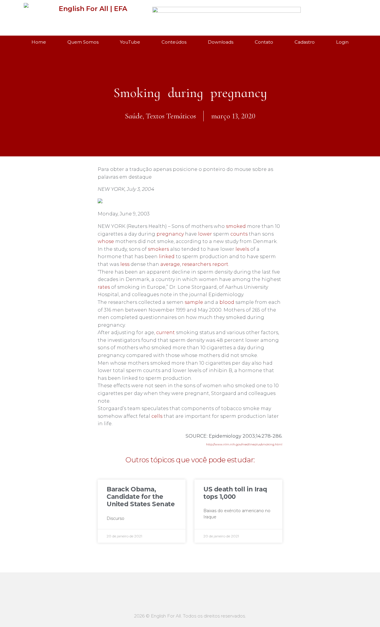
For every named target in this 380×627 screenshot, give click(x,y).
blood (226, 302)
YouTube (130, 42)
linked (167, 256)
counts (239, 234)
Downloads (220, 42)
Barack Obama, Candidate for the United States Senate (141, 496)
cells (156, 416)
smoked (236, 226)
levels (242, 249)
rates (104, 287)
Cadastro (304, 42)
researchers (196, 264)
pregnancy (170, 234)
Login (342, 42)
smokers (158, 249)
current (165, 332)
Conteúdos (174, 42)
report (220, 264)
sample (194, 302)
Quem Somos (83, 42)
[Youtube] (330, 16)
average (170, 264)
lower (205, 234)
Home (38, 42)
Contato (264, 42)
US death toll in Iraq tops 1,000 (235, 492)
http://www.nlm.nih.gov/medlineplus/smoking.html (244, 444)
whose (106, 241)
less (124, 264)
